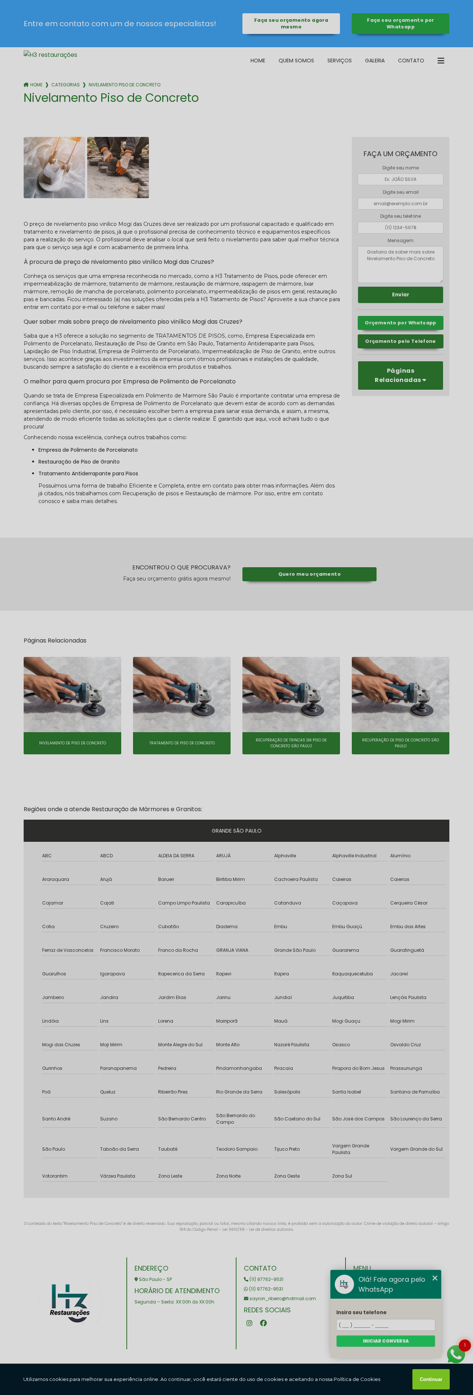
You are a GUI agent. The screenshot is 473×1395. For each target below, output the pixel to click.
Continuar (431, 1379)
